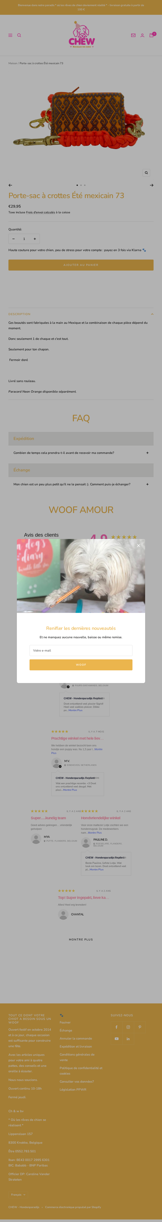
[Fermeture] (138, 545)
